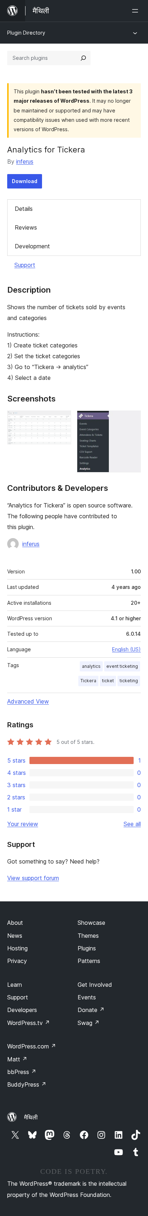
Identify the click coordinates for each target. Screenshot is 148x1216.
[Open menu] (136, 11)
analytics (91, 666)
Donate (91, 1009)
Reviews (26, 227)
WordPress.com (31, 1046)
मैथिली (31, 1117)
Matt (17, 1059)
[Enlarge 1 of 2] (61, 420)
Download (24, 181)
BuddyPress (26, 1084)
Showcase (91, 922)
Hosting (17, 948)
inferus (24, 161)
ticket (108, 680)
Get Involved (95, 984)
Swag (89, 1022)
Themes (88, 935)
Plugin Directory (26, 33)
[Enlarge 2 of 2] (131, 420)
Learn (14, 984)
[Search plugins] (83, 58)
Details (24, 208)
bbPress (21, 1071)
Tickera (88, 680)
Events (87, 997)
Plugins (87, 948)
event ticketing (122, 666)
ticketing (129, 680)
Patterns (89, 960)
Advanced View (28, 701)
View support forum (33, 878)
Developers (22, 1009)
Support (24, 265)
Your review (22, 823)
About (15, 922)
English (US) (126, 649)
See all (132, 823)
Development (32, 246)
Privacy (17, 960)
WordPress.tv (28, 1022)
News (14, 935)
